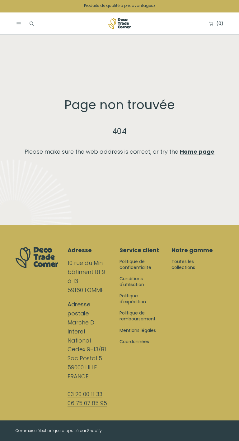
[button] (19, 24)
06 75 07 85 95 (87, 403)
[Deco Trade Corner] (119, 23)
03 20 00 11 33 (85, 394)
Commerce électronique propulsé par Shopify (59, 430)
